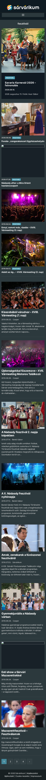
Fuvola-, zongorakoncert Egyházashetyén (22, 141)
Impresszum (36, 776)
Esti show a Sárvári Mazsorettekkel (13, 673)
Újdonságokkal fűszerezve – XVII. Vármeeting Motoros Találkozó (22, 372)
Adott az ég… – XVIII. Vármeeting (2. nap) (22, 272)
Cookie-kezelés (22, 776)
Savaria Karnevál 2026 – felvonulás (20, 84)
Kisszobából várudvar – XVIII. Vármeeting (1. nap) (19, 313)
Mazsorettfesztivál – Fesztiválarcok (14, 732)
